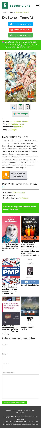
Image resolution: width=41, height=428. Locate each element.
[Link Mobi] (13, 107)
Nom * (4, 345)
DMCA (19, 410)
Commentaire (8, 373)
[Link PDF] (28, 107)
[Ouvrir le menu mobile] (37, 5)
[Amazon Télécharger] (15, 175)
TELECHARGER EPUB (22, 35)
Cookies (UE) (10, 410)
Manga (21, 124)
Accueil (4, 12)
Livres (11, 12)
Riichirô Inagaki (22, 121)
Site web (5, 363)
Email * (5, 354)
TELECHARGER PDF (22, 30)
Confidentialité (29, 410)
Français (13, 130)
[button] (20, 185)
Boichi (12, 121)
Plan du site (20, 413)
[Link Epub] (20, 107)
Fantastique (13, 124)
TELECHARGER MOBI (22, 24)
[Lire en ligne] (20, 113)
